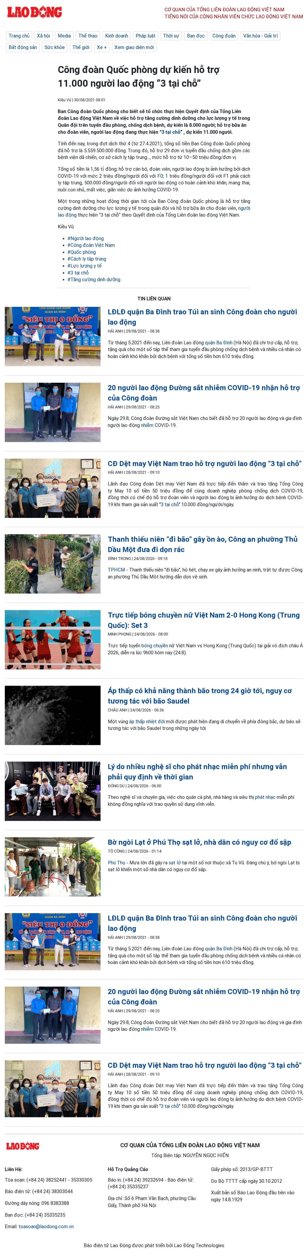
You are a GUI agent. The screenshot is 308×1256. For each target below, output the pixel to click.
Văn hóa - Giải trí (260, 36)
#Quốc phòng (81, 252)
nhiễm (147, 425)
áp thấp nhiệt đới (147, 721)
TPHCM (116, 570)
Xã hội (43, 36)
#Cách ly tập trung (86, 259)
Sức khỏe (55, 47)
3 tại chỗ (170, 132)
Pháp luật (145, 36)
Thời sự (171, 36)
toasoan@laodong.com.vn (46, 1226)
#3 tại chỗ (78, 273)
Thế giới (80, 47)
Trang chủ (19, 36)
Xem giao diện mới (134, 47)
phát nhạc (265, 797)
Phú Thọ (116, 863)
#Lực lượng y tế (84, 266)
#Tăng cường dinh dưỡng (93, 279)
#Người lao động (85, 238)
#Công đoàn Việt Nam (91, 245)
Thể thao (87, 36)
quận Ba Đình (218, 343)
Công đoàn (224, 36)
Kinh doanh (116, 36)
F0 (160, 176)
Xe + (102, 47)
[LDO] (53, 337)
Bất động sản (23, 47)
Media (64, 36)
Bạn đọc (196, 36)
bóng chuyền (154, 646)
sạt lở (175, 863)
